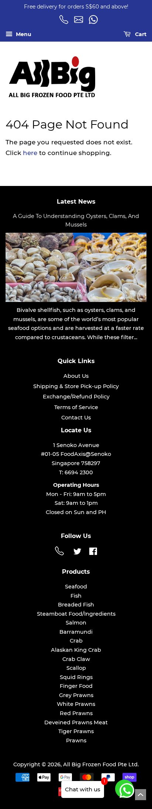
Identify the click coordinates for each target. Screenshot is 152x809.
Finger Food (76, 686)
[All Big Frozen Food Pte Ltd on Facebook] (93, 552)
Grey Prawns (76, 695)
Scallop (76, 668)
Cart (140, 34)
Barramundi (76, 632)
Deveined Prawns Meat (76, 722)
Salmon (76, 622)
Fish (76, 595)
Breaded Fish (76, 604)
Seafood (76, 586)
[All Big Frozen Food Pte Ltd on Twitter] (77, 552)
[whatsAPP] (94, 22)
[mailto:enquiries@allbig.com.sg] (79, 22)
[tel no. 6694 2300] (60, 553)
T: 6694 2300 (76, 472)
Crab (76, 640)
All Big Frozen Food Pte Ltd (100, 764)
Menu (22, 34)
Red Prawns (76, 713)
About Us (76, 376)
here (30, 152)
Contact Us (76, 417)
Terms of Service (76, 407)
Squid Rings (76, 677)
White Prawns (76, 704)
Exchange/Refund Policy (76, 396)
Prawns (76, 740)
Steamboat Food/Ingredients (76, 614)
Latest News (76, 201)
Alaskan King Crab (76, 650)
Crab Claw (76, 659)
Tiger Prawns (76, 731)
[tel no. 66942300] (64, 22)
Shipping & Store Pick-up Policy (76, 386)
